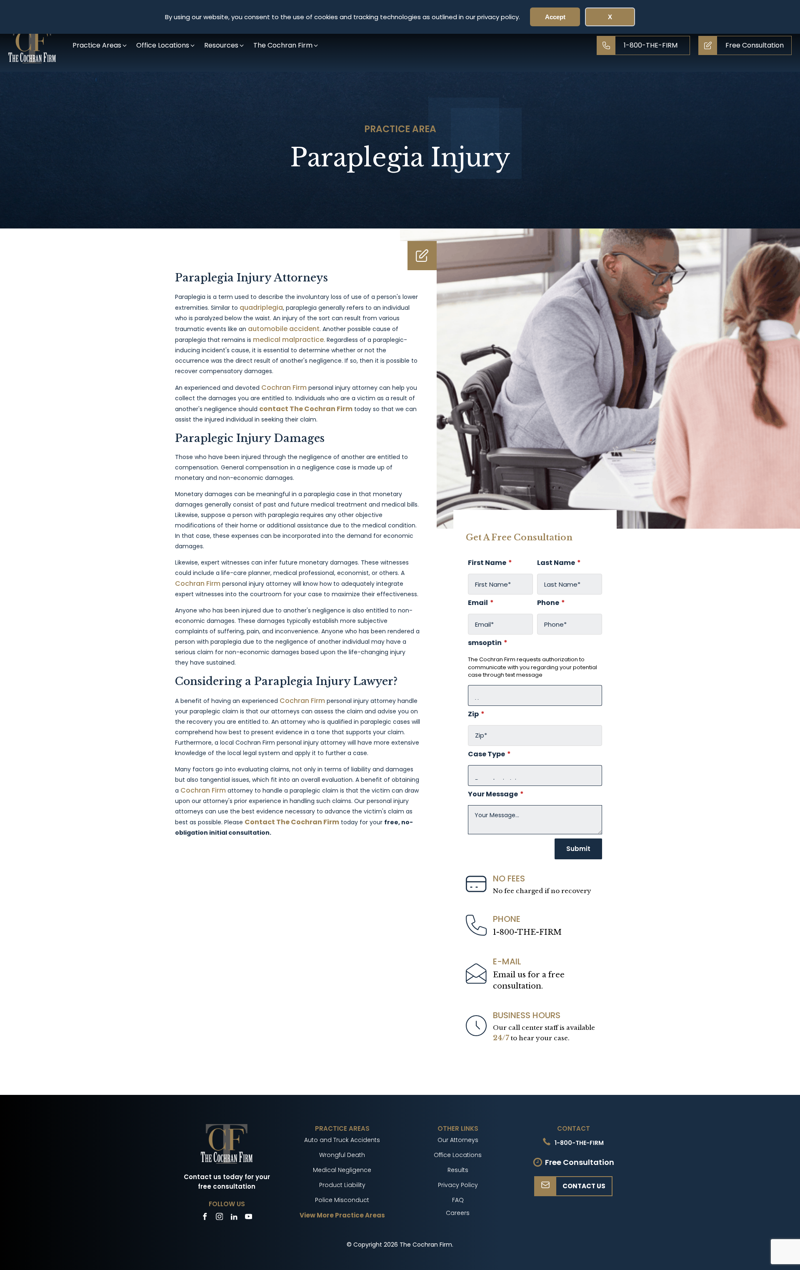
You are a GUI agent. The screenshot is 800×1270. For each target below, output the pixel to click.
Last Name (559, 563)
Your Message (496, 794)
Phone (551, 603)
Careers (458, 1213)
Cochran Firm (284, 387)
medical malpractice (288, 339)
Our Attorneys (458, 1140)
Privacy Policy (458, 1185)
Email (481, 603)
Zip (476, 714)
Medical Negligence (342, 1170)
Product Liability (342, 1185)
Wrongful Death (342, 1155)
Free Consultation (579, 1162)
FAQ (458, 1200)
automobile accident (284, 329)
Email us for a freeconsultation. (529, 980)
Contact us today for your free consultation (227, 1181)
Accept (555, 16)
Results (458, 1170)
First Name (490, 563)
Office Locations (458, 1155)
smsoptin (488, 643)
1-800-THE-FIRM (527, 932)
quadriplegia (261, 307)
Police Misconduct (342, 1200)
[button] (100, 45)
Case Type (489, 754)
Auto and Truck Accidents (342, 1140)
